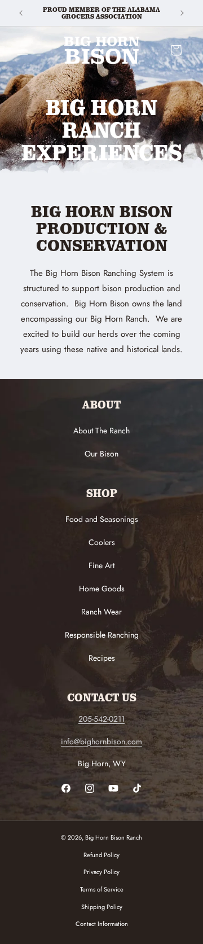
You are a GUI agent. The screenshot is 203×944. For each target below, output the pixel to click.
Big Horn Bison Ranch (113, 837)
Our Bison (101, 453)
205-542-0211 (101, 719)
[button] (22, 50)
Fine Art (101, 565)
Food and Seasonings (101, 519)
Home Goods (102, 588)
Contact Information (102, 923)
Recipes (102, 658)
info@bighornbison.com (101, 741)
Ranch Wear (101, 611)
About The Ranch (101, 430)
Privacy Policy (101, 871)
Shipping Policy (101, 906)
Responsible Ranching (102, 634)
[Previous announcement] (20, 13)
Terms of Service (101, 889)
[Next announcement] (182, 13)
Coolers (102, 542)
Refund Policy (101, 854)
